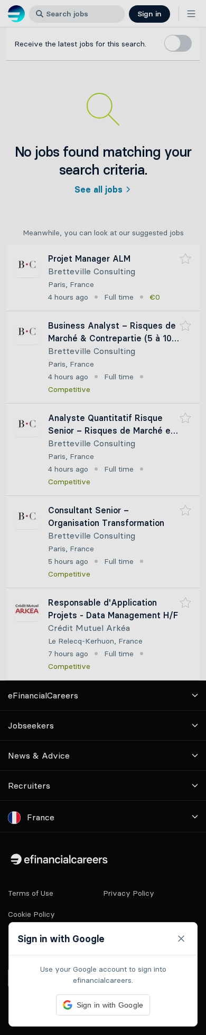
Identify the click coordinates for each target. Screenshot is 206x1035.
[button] (103, 517)
